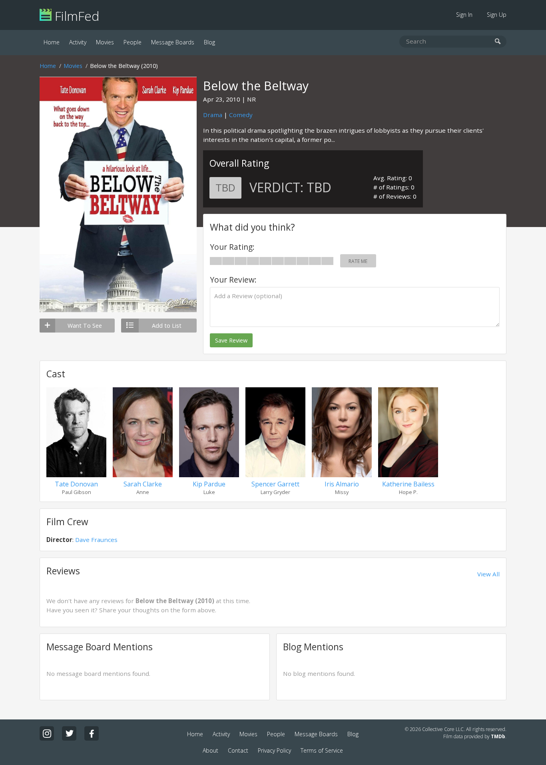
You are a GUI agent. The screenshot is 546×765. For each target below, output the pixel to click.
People (132, 42)
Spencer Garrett (275, 484)
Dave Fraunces (96, 540)
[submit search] (497, 42)
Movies (105, 42)
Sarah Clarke (143, 484)
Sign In (464, 14)
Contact (238, 750)
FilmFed (75, 15)
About (210, 750)
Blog (209, 42)
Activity (77, 42)
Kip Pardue (209, 484)
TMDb (498, 736)
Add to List (166, 325)
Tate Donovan (76, 484)
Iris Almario (342, 484)
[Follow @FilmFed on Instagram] (47, 733)
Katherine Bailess (408, 484)
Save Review (231, 340)
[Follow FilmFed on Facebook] (91, 733)
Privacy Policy (274, 750)
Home (52, 42)
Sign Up (496, 14)
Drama (212, 115)
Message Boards (172, 42)
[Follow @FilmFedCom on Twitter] (69, 733)
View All (488, 574)
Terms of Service (322, 750)
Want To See (85, 325)
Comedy (241, 115)
